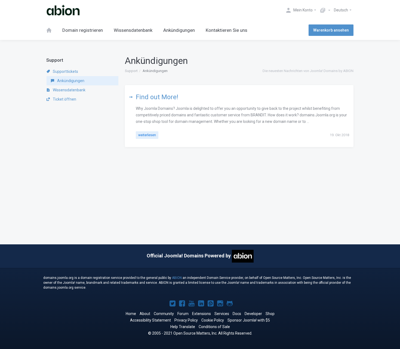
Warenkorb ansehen (331, 30)
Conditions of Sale (214, 327)
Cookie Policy (212, 320)
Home (131, 313)
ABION (177, 278)
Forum (183, 313)
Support (131, 71)
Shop (270, 313)
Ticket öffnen (64, 99)
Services (221, 313)
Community (164, 313)
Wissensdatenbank (68, 90)
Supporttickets (65, 71)
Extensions (201, 313)
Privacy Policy (186, 320)
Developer (253, 313)
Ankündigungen (70, 81)
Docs (237, 313)
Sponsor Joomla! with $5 (248, 320)
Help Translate (182, 327)
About (145, 313)
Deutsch (341, 10)
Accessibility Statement (150, 320)
